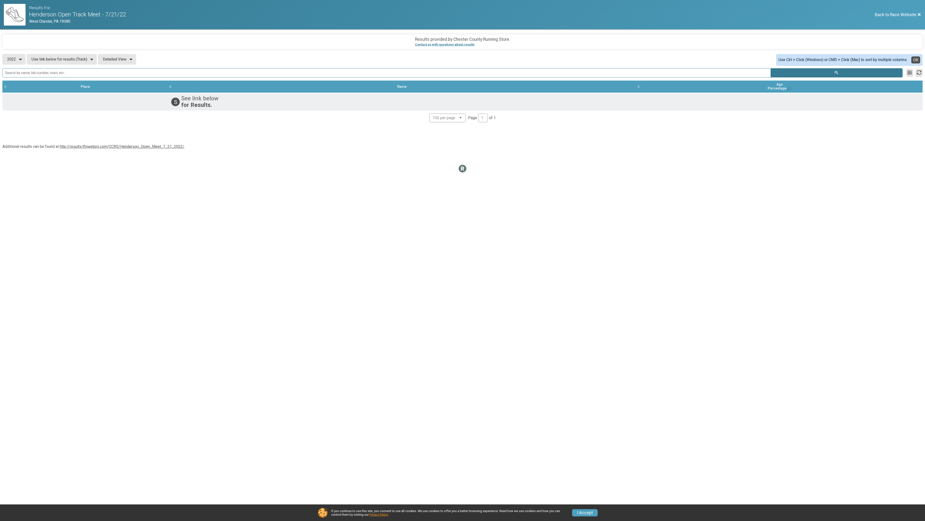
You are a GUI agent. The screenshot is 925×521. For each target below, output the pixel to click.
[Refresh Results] (919, 73)
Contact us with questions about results (445, 44)
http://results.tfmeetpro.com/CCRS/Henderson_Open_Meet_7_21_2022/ (122, 146)
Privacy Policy (379, 514)
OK (915, 60)
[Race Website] (16, 15)
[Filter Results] (909, 73)
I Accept (585, 512)
